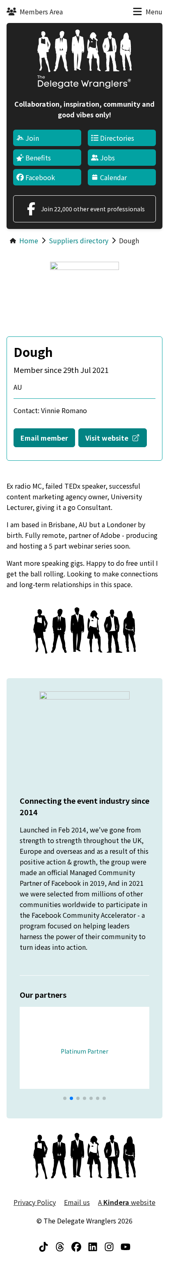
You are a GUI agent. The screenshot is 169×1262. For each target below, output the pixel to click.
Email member (44, 438)
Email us (77, 1202)
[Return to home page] (84, 59)
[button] (64, 1098)
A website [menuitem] (126, 1202)
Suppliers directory (78, 240)
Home (28, 240)
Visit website (116, 437)
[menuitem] (47, 138)
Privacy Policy (35, 1202)
